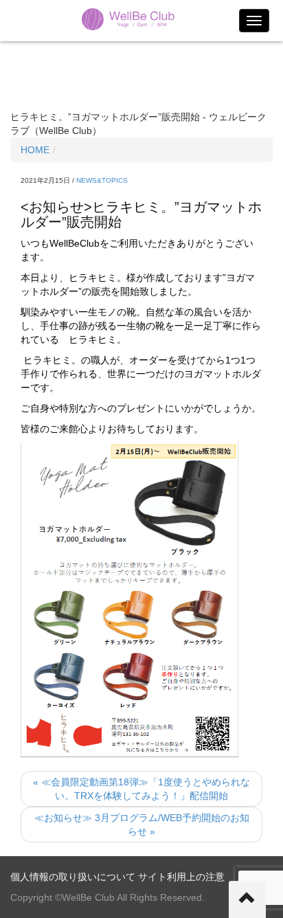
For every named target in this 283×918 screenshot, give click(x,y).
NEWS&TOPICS (102, 180)
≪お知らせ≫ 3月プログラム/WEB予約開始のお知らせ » (141, 824)
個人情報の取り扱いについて (72, 876)
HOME (35, 149)
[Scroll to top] (247, 899)
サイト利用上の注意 (181, 876)
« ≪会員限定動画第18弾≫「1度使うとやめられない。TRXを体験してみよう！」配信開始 (141, 788)
